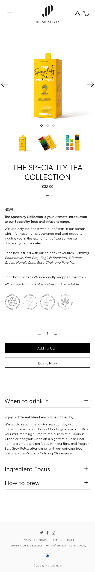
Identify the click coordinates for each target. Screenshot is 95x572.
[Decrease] (39, 333)
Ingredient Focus (27, 469)
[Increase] (55, 333)
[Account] (77, 13)
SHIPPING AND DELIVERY (26, 545)
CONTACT (40, 540)
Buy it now (47, 362)
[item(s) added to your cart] (86, 13)
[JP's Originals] (48, 13)
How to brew (22, 482)
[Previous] (4, 84)
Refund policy (77, 545)
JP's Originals (53, 565)
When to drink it (26, 400)
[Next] (90, 84)
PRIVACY (26, 540)
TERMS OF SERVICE (62, 540)
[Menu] (10, 14)
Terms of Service (55, 545)
